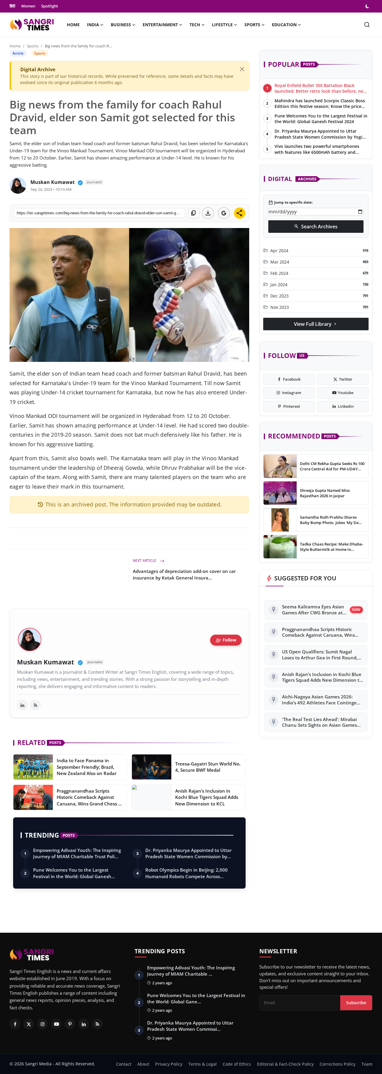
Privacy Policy (168, 1064)
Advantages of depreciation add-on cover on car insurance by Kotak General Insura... (184, 574)
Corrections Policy (337, 1064)
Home (73, 24)
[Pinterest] (69, 1024)
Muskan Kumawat (52, 182)
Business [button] (121, 24)
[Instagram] (42, 1024)
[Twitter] (28, 1024)
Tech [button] (195, 24)
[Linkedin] (83, 1024)
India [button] (93, 24)
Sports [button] (252, 24)
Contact (123, 1064)
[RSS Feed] (35, 705)
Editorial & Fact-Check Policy (285, 1064)
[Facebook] (15, 1024)
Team (366, 1064)
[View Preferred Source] (223, 213)
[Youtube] (56, 1024)
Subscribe (356, 1002)
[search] (366, 24)
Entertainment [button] (160, 24)
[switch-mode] (367, 6)
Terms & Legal (202, 1064)
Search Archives (316, 226)
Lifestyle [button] (222, 24)
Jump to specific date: (290, 202)
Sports (32, 46)
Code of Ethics (237, 1064)
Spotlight (49, 6)
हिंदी (12, 6)
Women (28, 6)
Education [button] (284, 24)
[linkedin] (22, 705)
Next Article (145, 560)
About (143, 1064)
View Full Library (316, 324)
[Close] (242, 69)
